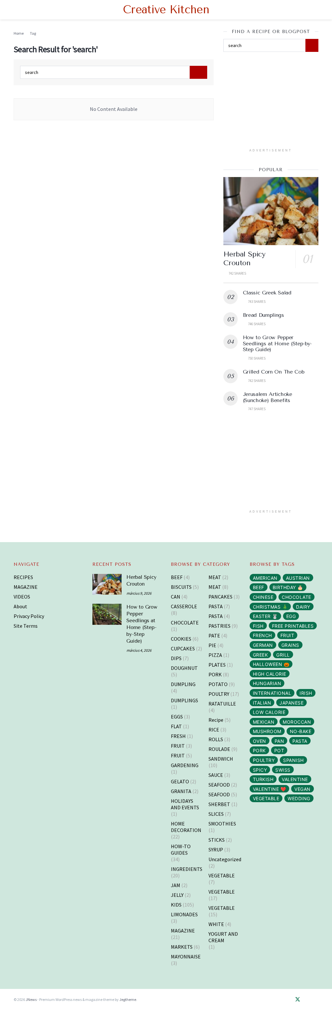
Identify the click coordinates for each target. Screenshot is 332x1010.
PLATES (217, 664)
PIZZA (215, 655)
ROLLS (215, 739)
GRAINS (290, 645)
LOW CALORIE (269, 712)
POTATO (218, 684)
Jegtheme (127, 999)
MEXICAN (264, 722)
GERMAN (263, 645)
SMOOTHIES (222, 823)
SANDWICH (220, 758)
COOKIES (181, 639)
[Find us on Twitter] (297, 999)
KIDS (176, 904)
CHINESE (263, 597)
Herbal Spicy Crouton (244, 258)
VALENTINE (295, 779)
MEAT (214, 577)
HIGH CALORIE (269, 674)
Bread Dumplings (263, 315)
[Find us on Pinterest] (307, 999)
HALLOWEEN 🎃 (271, 664)
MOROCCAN (297, 722)
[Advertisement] (272, 102)
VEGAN (302, 789)
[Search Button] (315, 9)
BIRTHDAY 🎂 (288, 587)
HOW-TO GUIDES (181, 849)
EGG (291, 616)
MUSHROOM (267, 731)
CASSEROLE (184, 606)
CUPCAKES (183, 648)
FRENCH (262, 635)
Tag (33, 33)
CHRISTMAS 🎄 (270, 607)
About (20, 606)
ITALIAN (262, 703)
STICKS (216, 840)
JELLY (177, 895)
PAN (279, 741)
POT (279, 750)
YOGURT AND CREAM (223, 937)
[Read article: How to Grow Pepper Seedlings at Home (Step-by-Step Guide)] (107, 614)
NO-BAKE (301, 731)
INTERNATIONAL (272, 693)
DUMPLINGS (184, 700)
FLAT (176, 726)
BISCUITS (181, 587)
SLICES (216, 814)
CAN (175, 596)
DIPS (176, 658)
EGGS (177, 716)
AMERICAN (265, 578)
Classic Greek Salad (267, 293)
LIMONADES (184, 914)
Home (19, 33)
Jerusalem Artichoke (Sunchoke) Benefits (267, 397)
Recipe (215, 720)
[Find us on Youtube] (316, 999)
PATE (214, 635)
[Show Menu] (16, 9)
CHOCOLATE (185, 622)
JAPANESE (291, 703)
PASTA (215, 606)
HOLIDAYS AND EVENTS (185, 804)
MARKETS (182, 947)
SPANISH (293, 760)
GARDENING (184, 765)
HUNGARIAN (267, 683)
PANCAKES (220, 596)
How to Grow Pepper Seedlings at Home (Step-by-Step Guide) (277, 343)
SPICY (260, 770)
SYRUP (215, 849)
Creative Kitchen (166, 9)
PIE (212, 645)
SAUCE (215, 775)
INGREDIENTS (186, 869)
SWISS (282, 770)
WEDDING (299, 798)
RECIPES (23, 577)
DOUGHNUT (184, 668)
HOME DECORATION (186, 826)
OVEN (259, 741)
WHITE (216, 924)
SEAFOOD (219, 784)
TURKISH (263, 779)
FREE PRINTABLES (293, 626)
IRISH (306, 693)
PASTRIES (219, 626)
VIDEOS (22, 596)
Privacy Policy (29, 616)
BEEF (177, 577)
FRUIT (178, 746)
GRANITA (181, 791)
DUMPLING (183, 684)
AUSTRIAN (298, 578)
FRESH (178, 736)
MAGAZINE (26, 587)
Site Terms (26, 626)
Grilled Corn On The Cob (273, 372)
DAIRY (303, 607)
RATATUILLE (222, 703)
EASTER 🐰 (265, 616)
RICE (213, 729)
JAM (175, 885)
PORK (215, 674)
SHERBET (219, 804)
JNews (31, 999)
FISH (258, 626)
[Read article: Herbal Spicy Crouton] (270, 211)
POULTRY (218, 694)
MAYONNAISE (186, 956)
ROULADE (219, 749)
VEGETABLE (221, 875)
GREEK (260, 655)
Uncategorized (224, 859)
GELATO (180, 781)
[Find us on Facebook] (288, 999)
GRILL (283, 655)
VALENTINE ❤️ (269, 789)
